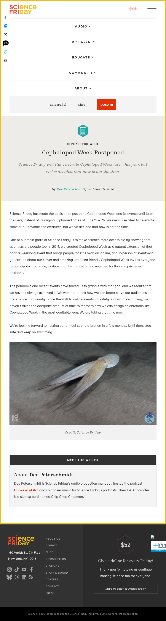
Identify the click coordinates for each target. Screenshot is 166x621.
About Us (53, 538)
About (81, 88)
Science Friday (23, 9)
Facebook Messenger (5, 26)
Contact (52, 586)
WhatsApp (5, 52)
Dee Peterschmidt (71, 189)
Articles (81, 42)
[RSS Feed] (31, 576)
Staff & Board (57, 572)
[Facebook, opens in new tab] (31, 569)
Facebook (5, 17)
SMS (5, 43)
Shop (82, 105)
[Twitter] (5, 34)
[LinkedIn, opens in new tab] (24, 576)
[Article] (83, 130)
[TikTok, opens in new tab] (16, 569)
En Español (58, 105)
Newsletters (56, 559)
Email (5, 60)
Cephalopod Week (83, 144)
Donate (107, 105)
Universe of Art (26, 490)
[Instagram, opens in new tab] (9, 569)
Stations (52, 565)
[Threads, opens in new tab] (16, 576)
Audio (81, 26)
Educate (81, 57)
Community (81, 73)
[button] (133, 8)
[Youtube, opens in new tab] (24, 569)
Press (50, 593)
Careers (52, 579)
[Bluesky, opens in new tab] (9, 576)
